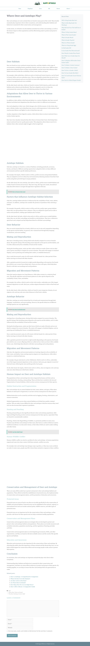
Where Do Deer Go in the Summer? (20, 579)
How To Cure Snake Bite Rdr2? (70, 73)
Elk (49, 8)
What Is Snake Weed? (67, 37)
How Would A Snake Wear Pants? (71, 53)
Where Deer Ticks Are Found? (15, 592)
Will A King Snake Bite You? (69, 20)
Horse (58, 8)
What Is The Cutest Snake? (69, 35)
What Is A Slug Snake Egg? (69, 45)
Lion (40, 8)
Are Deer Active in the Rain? (18, 581)
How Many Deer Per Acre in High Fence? (22, 585)
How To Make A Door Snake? (69, 68)
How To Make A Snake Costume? (71, 65)
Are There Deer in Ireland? (18, 583)
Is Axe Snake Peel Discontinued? (71, 50)
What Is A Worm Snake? (68, 43)
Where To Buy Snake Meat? (69, 32)
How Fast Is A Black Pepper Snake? (71, 80)
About (68, 8)
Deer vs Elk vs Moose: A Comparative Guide (23, 587)
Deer (20, 8)
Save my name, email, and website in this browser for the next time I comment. (30, 631)
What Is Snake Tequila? (68, 40)
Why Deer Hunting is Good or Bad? (16, 594)
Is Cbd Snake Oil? (66, 48)
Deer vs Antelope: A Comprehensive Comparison (24, 577)
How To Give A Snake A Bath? (70, 70)
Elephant (30, 8)
